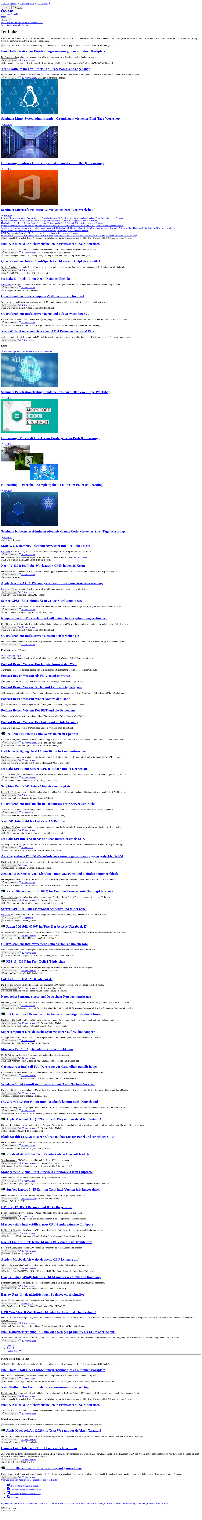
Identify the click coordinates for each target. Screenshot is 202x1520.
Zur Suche (43, 3)
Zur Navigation (27, 3)
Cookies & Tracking (59, 1503)
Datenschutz (44, 1503)
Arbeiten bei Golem (38, 1480)
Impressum (6, 1503)
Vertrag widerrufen (148, 1503)
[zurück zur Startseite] (7, 12)
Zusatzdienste (74, 1503)
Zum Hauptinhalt (8, 3)
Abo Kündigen (110, 1503)
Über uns (5, 1480)
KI (20, 25)
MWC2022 (6, 284)
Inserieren (14, 1480)
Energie (24, 25)
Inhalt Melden (87, 1503)
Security (15, 25)
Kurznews (6, 551)
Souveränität (6, 25)
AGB (24, 1503)
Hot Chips (6, 914)
